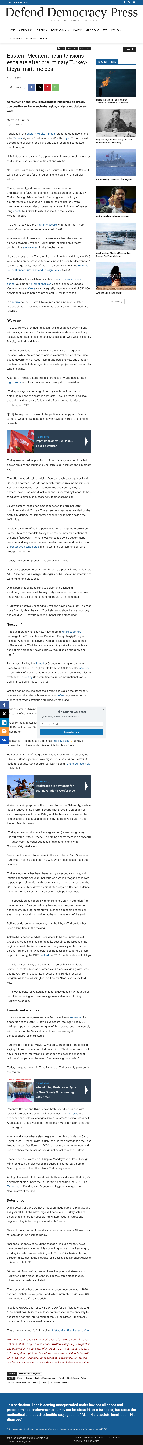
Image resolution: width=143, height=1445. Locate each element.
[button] (71, 712)
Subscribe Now (71, 732)
